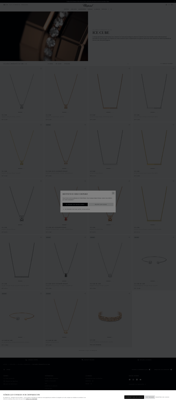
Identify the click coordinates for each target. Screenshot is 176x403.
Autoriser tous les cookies (134, 397)
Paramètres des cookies (162, 397)
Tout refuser (150, 397)
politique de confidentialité (31, 399)
